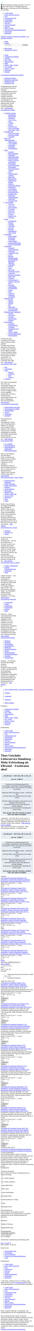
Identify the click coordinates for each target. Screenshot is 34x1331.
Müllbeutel (8, 647)
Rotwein (10, 372)
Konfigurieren (21, 1329)
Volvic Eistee (12, 233)
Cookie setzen (9, 13)
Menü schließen (9, 703)
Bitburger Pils (12, 179)
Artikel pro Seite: (6, 981)
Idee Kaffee (8, 491)
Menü (6, 41)
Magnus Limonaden (14, 275)
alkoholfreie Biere (13, 157)
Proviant (10, 214)
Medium (10, 302)
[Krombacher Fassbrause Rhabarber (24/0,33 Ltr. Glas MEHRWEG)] (17, 952)
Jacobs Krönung (9, 489)
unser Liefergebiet (10, 25)
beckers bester (12, 236)
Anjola (10, 254)
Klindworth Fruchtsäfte (11, 238)
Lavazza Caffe (9, 496)
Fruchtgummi (9, 602)
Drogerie (7, 724)
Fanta (10, 268)
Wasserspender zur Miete (12, 409)
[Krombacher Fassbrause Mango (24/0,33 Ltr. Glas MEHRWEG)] (17, 942)
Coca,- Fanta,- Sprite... (12, 120)
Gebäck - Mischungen (11, 566)
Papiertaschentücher (10, 649)
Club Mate (11, 226)
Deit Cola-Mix (12, 207)
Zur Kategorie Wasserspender (9, 404)
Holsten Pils (11, 187)
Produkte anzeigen (7, 966)
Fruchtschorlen (12, 148)
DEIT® (10, 266)
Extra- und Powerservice (12, 15)
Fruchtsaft (11, 137)
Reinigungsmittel (10, 652)
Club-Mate (11, 265)
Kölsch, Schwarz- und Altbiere (13, 161)
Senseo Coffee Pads (10, 494)
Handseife (8, 642)
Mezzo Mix (11, 276)
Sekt (6, 367)
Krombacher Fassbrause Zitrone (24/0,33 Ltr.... (15, 891)
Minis (6, 611)
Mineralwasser (12, 142)
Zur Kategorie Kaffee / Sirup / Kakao (12, 477)
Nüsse (6, 572)
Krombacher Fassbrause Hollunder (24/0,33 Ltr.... (16, 881)
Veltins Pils (11, 199)
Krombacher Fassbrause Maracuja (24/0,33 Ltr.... (15, 901)
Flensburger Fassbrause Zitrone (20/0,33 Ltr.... (14, 922)
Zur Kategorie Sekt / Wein (8, 364)
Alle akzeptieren (12, 1329)
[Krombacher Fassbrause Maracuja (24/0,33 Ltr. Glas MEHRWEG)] (17, 900)
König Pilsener (12, 190)
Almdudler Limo (13, 253)
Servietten (7, 656)
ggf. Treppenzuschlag (19, 1282)
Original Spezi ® (13, 280)
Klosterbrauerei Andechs (12, 174)
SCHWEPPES (12, 288)
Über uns (7, 23)
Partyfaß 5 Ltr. (12, 126)
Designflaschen (12, 310)
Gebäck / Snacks (10, 721)
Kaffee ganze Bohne (11, 485)
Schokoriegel (8, 607)
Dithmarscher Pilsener (12, 181)
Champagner (8, 369)
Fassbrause (11, 251)
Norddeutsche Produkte (12, 709)
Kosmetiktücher (9, 646)
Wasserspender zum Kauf (12, 407)
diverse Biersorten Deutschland (13, 166)
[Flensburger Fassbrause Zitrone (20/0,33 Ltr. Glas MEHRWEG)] (17, 920)
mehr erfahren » (26, 823)
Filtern (3, 960)
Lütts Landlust (12, 241)
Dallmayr (7, 487)
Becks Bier (11, 177)
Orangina (11, 278)
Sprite (10, 292)
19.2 (9, 969)
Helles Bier (11, 155)
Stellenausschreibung (11, 1274)
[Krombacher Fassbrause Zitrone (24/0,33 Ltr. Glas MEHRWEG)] (17, 890)
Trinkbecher (8, 414)
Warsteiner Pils (12, 201)
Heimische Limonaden (11, 80)
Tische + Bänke (13, 332)
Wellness (11, 320)
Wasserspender (12, 335)
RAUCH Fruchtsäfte (14, 244)
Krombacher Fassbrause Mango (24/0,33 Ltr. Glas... (16, 943)
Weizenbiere (12, 164)
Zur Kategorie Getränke (8, 110)
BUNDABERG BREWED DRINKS (13, 261)
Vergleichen (5, 998)
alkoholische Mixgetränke (12, 115)
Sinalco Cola (12, 216)
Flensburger (20, 1149)
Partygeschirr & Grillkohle (13, 326)
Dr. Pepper (11, 209)
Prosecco (11, 377)
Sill (9, 305)
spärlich (10, 303)
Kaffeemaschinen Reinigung (10, 481)
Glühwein (7, 379)
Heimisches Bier (9, 81)
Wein (6, 370)
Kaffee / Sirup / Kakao (11, 717)
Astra (10, 172)
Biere (6, 150)
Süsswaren (8, 722)
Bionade (10, 222)
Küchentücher (9, 644)
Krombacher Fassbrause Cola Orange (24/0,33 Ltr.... (16, 933)
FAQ (6, 16)
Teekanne (7, 531)
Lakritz (7, 604)
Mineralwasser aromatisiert (12, 312)
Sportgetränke (12, 319)
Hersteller (4, 971)
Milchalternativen (10, 445)
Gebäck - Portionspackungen (10, 568)
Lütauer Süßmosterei (14, 243)
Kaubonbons (8, 606)
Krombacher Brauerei (14, 978)
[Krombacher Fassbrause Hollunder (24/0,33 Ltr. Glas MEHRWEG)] (17, 879)
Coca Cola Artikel (13, 133)
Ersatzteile (8, 415)
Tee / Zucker (8, 719)
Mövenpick (8, 497)
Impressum (8, 33)
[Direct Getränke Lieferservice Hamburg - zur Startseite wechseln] (17, 38)
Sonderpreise (8, 21)
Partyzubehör (8, 322)
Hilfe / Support (9, 28)
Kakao (6, 501)
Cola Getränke (12, 143)
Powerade (11, 285)
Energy (10, 125)
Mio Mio (11, 229)
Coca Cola (11, 206)
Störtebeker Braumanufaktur (13, 196)
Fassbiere (11, 152)
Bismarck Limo (13, 258)
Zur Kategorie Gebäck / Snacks (10, 562)
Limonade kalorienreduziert (13, 248)
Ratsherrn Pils (12, 194)
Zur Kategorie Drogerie (8, 637)
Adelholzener (12, 221)
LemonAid (11, 273)
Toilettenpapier (9, 657)
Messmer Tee (8, 532)
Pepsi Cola (11, 212)
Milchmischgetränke (11, 450)
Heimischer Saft (9, 83)
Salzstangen (8, 571)
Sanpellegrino (12, 231)
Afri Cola (11, 204)
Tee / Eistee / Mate (13, 130)
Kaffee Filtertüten (10, 484)
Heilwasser (11, 307)
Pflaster (7, 651)
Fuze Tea (11, 228)
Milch (6, 716)
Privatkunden (8, 20)
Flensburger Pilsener (14, 185)
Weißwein (11, 374)
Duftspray (7, 641)
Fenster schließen (6, 825)
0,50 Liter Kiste (13, 308)
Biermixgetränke (13, 158)
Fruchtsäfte (11, 147)
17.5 (4, 969)
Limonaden (11, 145)
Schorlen (11, 317)
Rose (9, 375)
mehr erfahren (9, 108)
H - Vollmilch (9, 444)
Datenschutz (8, 31)
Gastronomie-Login (10, 18)
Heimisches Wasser (10, 78)
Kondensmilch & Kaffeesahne (10, 448)
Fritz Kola (11, 211)
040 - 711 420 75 (6, 1243)
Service (7, 412)
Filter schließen (5, 964)
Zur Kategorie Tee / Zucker (9, 527)
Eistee (6, 219)
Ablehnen (4, 1329)
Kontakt (7, 26)
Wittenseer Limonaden (11, 296)
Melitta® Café (9, 492)
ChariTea (11, 224)
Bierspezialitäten (13, 153)
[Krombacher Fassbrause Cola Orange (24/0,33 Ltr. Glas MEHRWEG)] (17, 932)
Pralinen (7, 609)
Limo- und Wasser (13, 128)
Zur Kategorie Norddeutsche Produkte (12, 75)
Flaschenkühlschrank (14, 334)
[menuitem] (19, 13)
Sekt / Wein (8, 712)
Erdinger (11, 184)
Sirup (6, 499)
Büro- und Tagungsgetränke (10, 139)
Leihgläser (11, 324)
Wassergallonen (9, 410)
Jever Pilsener (12, 189)
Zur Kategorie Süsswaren (8, 599)
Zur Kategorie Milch (7, 441)
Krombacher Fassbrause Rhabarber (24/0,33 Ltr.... (16, 954)
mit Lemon (11, 315)
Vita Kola (11, 217)
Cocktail (10, 123)
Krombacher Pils (13, 192)
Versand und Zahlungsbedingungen (15, 30)
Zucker (7, 534)
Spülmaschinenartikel (11, 654)
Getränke (7, 711)
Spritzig (10, 300)
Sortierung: (4, 962)
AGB (6, 1258)
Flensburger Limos (14, 271)
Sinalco (10, 290)
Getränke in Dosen (10, 113)
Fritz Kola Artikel (13, 135)
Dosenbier (11, 118)
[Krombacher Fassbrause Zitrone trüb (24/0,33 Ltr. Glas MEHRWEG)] (17, 910)
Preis (2, 967)
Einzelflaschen (9, 132)
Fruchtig (10, 313)
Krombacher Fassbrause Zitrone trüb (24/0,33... (15, 911)
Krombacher (5, 1149)
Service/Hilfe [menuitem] (13, 21)
